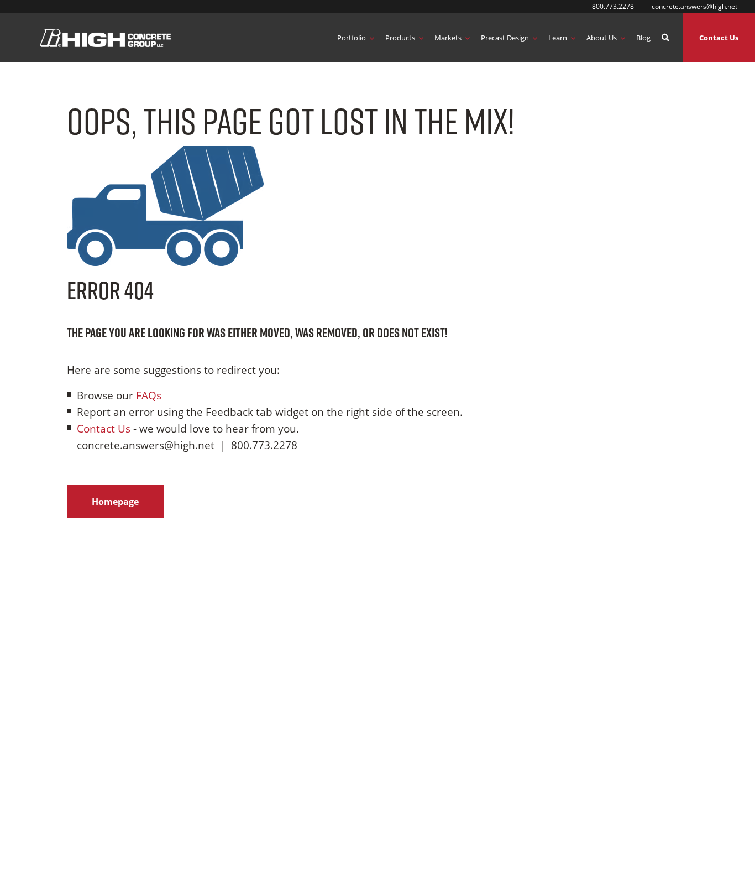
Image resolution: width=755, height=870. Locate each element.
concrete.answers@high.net (694, 6)
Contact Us (718, 38)
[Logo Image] (105, 37)
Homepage (115, 502)
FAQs (148, 395)
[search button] (665, 38)
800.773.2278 (613, 6)
